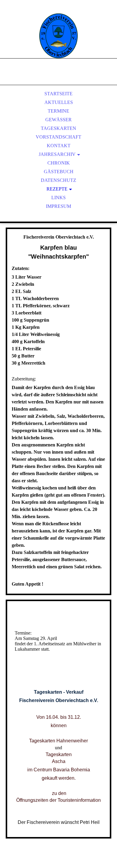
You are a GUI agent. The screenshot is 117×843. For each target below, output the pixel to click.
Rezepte (57, 188)
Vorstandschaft (58, 136)
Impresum (58, 206)
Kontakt (58, 145)
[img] (59, 35)
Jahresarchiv (57, 154)
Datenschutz (58, 180)
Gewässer (58, 119)
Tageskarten (58, 128)
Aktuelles (58, 102)
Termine (58, 110)
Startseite (58, 93)
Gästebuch (59, 171)
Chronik (58, 162)
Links (58, 197)
